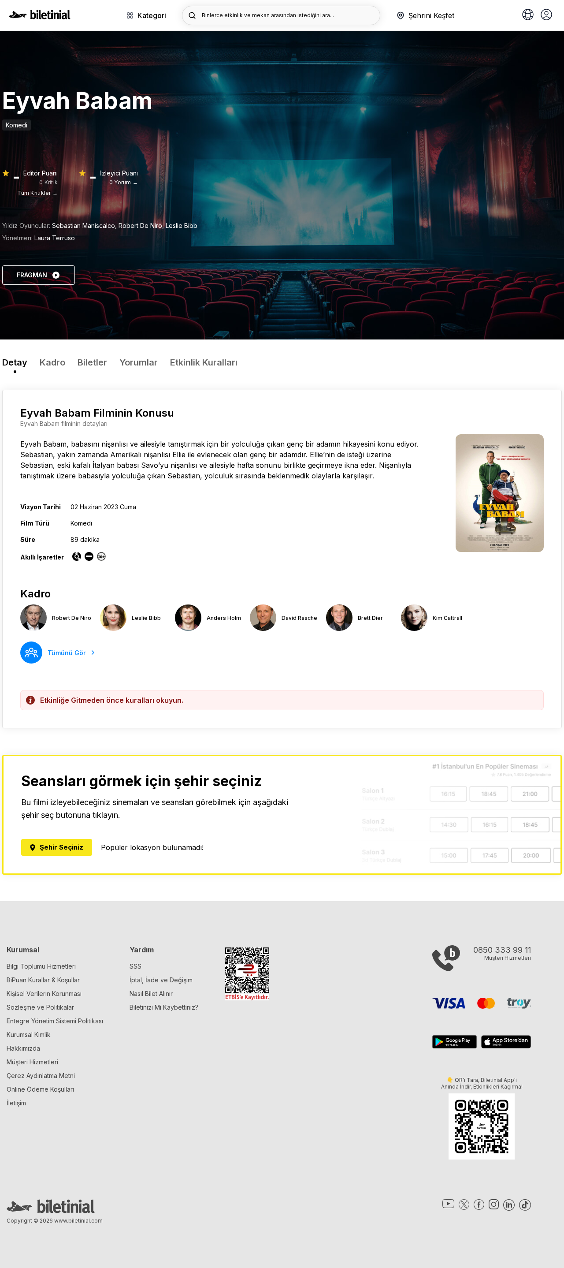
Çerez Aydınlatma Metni (41, 1075)
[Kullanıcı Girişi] (546, 15)
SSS (135, 966)
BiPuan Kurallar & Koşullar (43, 980)
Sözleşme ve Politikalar (40, 1007)
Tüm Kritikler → (37, 193)
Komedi (16, 125)
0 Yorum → (123, 182)
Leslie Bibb (181, 225)
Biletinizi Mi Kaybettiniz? (164, 1007)
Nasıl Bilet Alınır (151, 993)
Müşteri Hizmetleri (32, 1062)
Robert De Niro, (142, 225)
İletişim (16, 1103)
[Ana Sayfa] (39, 16)
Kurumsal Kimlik (29, 1034)
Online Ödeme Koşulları (40, 1089)
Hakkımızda (23, 1048)
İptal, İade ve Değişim (161, 980)
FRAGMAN (32, 275)
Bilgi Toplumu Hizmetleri (41, 966)
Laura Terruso (54, 238)
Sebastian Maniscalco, (85, 225)
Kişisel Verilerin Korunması (44, 993)
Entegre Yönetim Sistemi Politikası (55, 1021)
